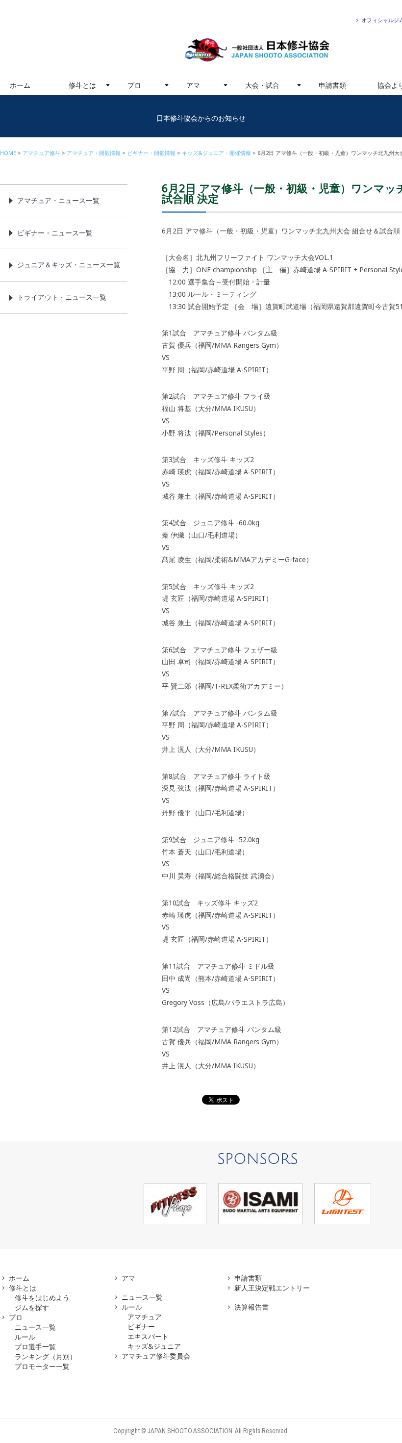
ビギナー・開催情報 (151, 152)
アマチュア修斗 (41, 152)
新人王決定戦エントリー (272, 1287)
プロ (134, 85)
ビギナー (141, 1326)
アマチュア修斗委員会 (156, 1356)
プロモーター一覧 (42, 1366)
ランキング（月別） (45, 1356)
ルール (25, 1336)
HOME (8, 152)
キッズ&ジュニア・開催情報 (216, 152)
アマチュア (144, 1316)
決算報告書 (251, 1307)
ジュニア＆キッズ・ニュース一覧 (68, 264)
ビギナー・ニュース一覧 (55, 232)
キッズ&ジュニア (154, 1346)
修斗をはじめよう (42, 1297)
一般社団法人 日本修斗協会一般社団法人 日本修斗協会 (257, 50)
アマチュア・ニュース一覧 (58, 200)
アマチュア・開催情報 (94, 152)
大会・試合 (262, 85)
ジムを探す (32, 1307)
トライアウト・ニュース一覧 (61, 297)
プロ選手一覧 (35, 1346)
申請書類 (332, 85)
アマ (193, 85)
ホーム (20, 85)
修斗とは (82, 85)
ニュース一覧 (35, 1327)
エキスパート (148, 1336)
